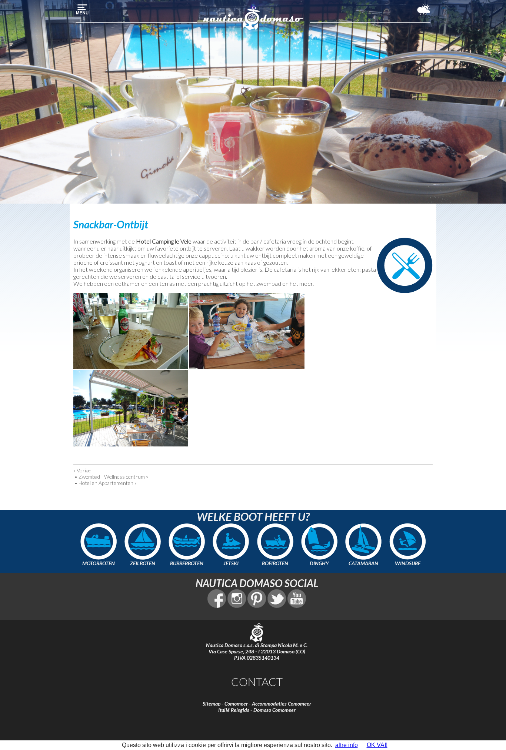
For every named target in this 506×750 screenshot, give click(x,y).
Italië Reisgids (233, 710)
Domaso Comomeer (274, 710)
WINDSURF (407, 563)
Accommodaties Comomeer (281, 703)
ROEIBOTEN (275, 563)
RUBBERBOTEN (186, 563)
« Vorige (82, 470)
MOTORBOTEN (98, 563)
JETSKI (231, 563)
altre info (346, 745)
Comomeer (236, 703)
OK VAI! (377, 745)
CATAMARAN (363, 563)
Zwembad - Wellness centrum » (113, 476)
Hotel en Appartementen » (108, 483)
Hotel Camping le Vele (164, 241)
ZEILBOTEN (142, 563)
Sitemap (211, 703)
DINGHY (319, 563)
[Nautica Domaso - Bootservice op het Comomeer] (253, 29)
